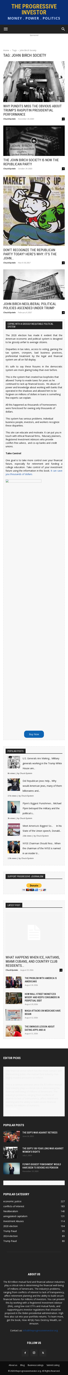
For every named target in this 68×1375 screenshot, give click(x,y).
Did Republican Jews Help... (37, 780)
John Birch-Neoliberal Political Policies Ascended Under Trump (29, 306)
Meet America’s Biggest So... (38, 825)
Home (6, 50)
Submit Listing (53, 1365)
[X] (43, 1353)
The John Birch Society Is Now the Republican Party (31, 162)
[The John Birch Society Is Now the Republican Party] (34, 140)
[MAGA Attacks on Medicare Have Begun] (14, 1015)
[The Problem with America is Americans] (14, 982)
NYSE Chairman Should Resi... (38, 843)
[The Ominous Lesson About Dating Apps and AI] (14, 1031)
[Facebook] (25, 1353)
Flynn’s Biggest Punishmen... (37, 803)
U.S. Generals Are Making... (37, 758)
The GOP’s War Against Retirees (39, 1132)
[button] (5, 29)
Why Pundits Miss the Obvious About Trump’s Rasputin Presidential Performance (32, 110)
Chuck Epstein (9, 119)
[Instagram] (34, 1353)
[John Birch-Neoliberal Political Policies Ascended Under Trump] (34, 284)
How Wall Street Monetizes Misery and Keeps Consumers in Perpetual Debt (42, 997)
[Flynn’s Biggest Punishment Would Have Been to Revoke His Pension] (11, 1168)
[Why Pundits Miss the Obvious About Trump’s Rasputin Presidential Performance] (34, 81)
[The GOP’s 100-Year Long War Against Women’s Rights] (10, 1152)
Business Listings (35, 1365)
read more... (12, 1108)
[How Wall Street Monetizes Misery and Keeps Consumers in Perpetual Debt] (14, 998)
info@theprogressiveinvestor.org (40, 1330)
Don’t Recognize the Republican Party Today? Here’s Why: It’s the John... (30, 254)
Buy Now (34, 734)
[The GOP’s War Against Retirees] (11, 1136)
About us (13, 1365)
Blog (22, 1365)
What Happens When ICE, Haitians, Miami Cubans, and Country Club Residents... (33, 961)
